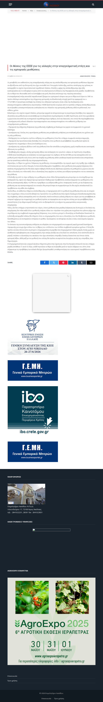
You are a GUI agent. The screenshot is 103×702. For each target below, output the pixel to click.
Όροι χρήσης (12, 681)
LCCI (11, 76)
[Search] (93, 4)
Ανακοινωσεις (85, 76)
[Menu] (10, 4)
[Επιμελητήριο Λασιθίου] (51, 4)
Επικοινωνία (12, 676)
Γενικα (93, 76)
